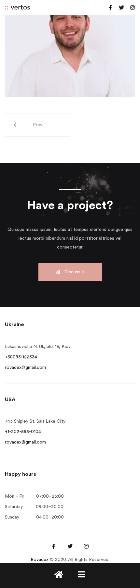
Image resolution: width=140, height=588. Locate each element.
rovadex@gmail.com (25, 367)
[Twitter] (121, 7)
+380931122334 (21, 357)
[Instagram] (132, 7)
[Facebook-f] (110, 7)
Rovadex (40, 559)
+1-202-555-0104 (23, 432)
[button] (70, 272)
